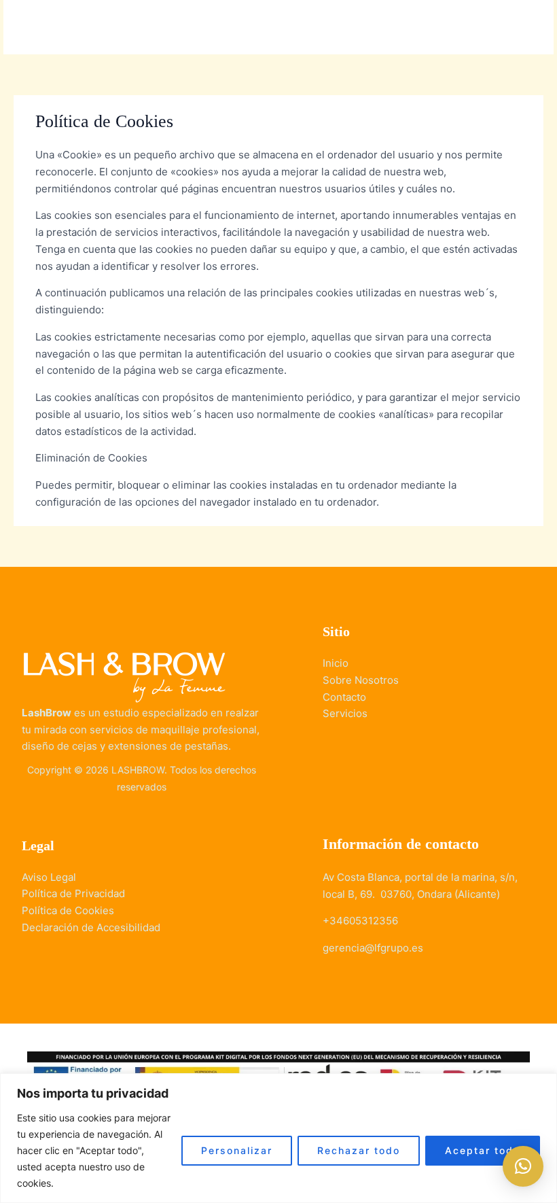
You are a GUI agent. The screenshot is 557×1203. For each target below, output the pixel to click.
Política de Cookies (68, 910)
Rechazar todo (358, 1150)
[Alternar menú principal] (526, 27)
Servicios (345, 713)
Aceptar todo (482, 1150)
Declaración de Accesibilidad (91, 927)
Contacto (344, 697)
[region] (278, 1138)
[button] (523, 1166)
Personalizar (236, 1150)
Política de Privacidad (73, 893)
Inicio (335, 663)
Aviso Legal (49, 877)
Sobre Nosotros (361, 680)
